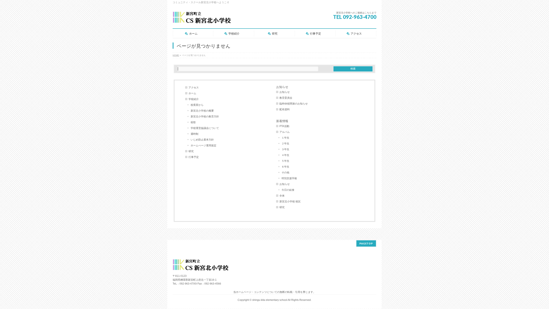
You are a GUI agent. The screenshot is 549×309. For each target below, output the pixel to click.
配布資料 (284, 109)
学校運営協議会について (205, 128)
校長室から (197, 104)
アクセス (194, 87)
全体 (282, 195)
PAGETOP (366, 243)
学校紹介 (194, 99)
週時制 (194, 133)
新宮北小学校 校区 (290, 201)
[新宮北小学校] (202, 19)
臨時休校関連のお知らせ (293, 103)
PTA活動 (284, 126)
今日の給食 (288, 189)
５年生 (285, 160)
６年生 (285, 166)
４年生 (285, 155)
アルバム (284, 131)
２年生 (285, 143)
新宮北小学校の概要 (202, 110)
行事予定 (194, 157)
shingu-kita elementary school (270, 299)
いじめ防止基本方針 (202, 139)
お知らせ (282, 87)
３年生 (285, 149)
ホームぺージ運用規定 (203, 145)
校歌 (193, 122)
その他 (285, 172)
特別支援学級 (289, 178)
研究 (191, 151)
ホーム (192, 93)
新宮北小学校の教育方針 (205, 116)
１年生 (285, 137)
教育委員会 (285, 97)
